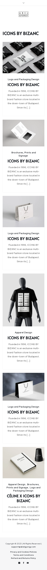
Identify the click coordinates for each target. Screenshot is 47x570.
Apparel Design (23, 332)
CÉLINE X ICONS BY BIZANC (23, 498)
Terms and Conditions (23, 555)
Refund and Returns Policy (23, 558)
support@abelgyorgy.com (23, 547)
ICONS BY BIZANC (23, 84)
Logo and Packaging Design (23, 79)
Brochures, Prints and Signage (23, 486)
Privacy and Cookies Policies (23, 552)
